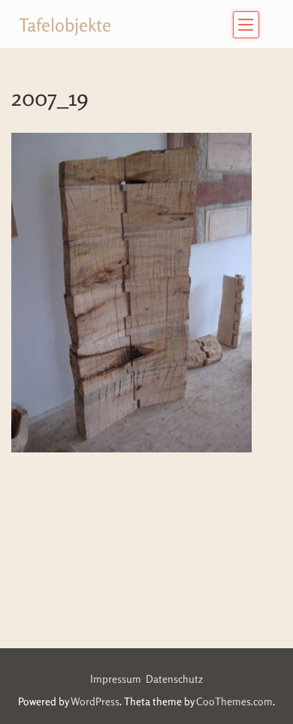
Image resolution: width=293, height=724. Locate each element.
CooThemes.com (234, 701)
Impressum (118, 678)
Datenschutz (174, 678)
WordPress (95, 701)
